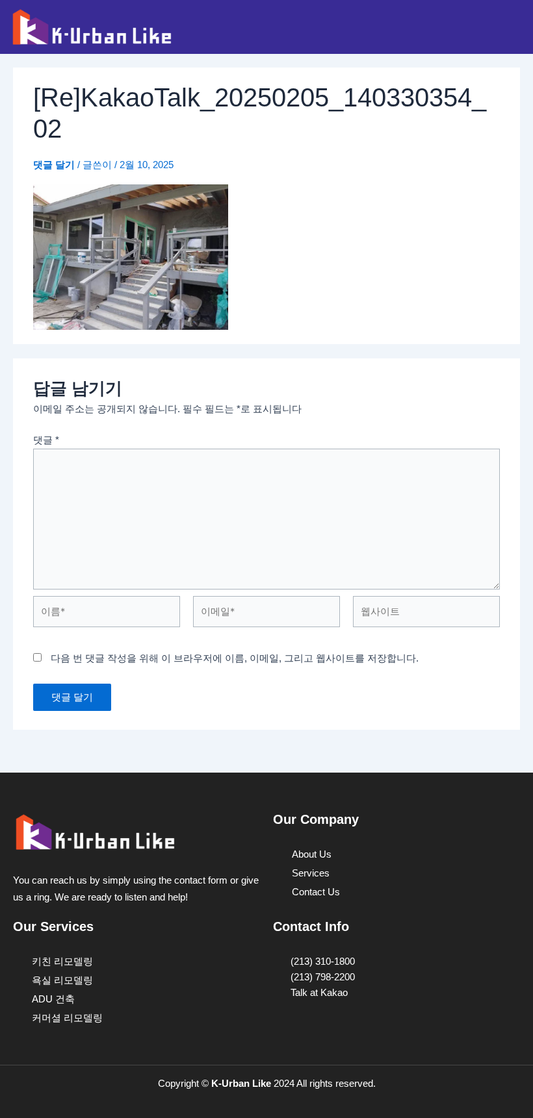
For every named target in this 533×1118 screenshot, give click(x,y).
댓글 (46, 440)
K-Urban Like (241, 1083)
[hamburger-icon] (508, 27)
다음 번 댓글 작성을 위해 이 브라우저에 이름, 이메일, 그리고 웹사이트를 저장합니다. (235, 658)
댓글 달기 (54, 165)
